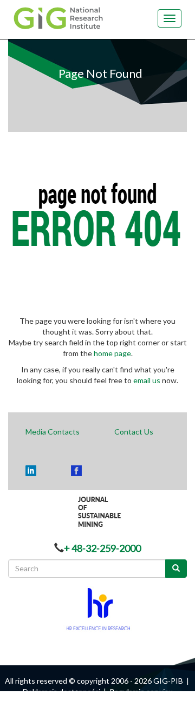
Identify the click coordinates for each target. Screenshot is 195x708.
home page (112, 353)
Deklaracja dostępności (61, 691)
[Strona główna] (61, 17)
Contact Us (133, 431)
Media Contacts (52, 431)
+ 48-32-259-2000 (102, 548)
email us (146, 380)
